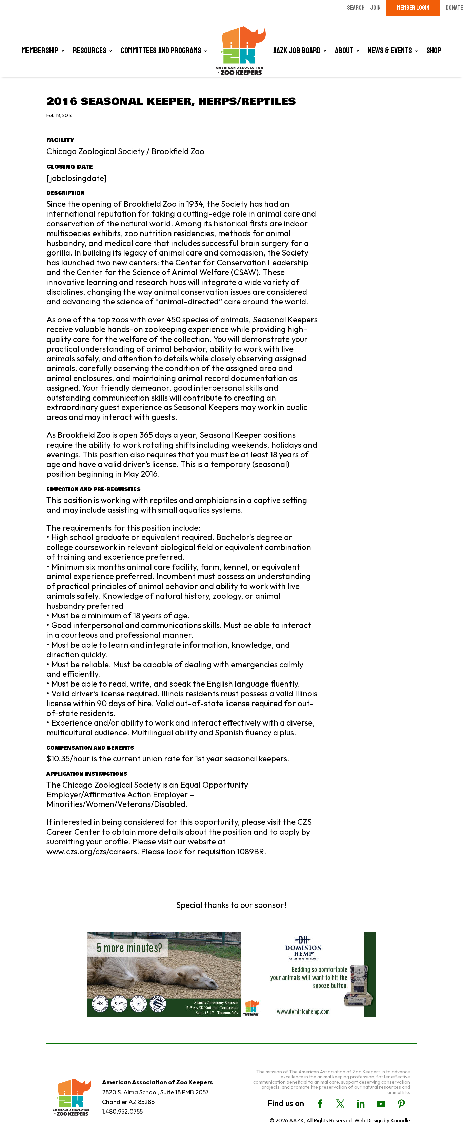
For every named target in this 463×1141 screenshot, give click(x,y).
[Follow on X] (340, 1104)
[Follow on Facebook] (320, 1104)
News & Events (390, 50)
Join (375, 8)
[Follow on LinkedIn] (360, 1104)
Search (356, 8)
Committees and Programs (161, 50)
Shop (434, 50)
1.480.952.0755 (122, 1111)
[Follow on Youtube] (381, 1104)
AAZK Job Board (297, 50)
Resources (89, 50)
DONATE (454, 8)
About (344, 50)
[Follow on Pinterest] (401, 1104)
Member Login (413, 8)
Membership (40, 50)
